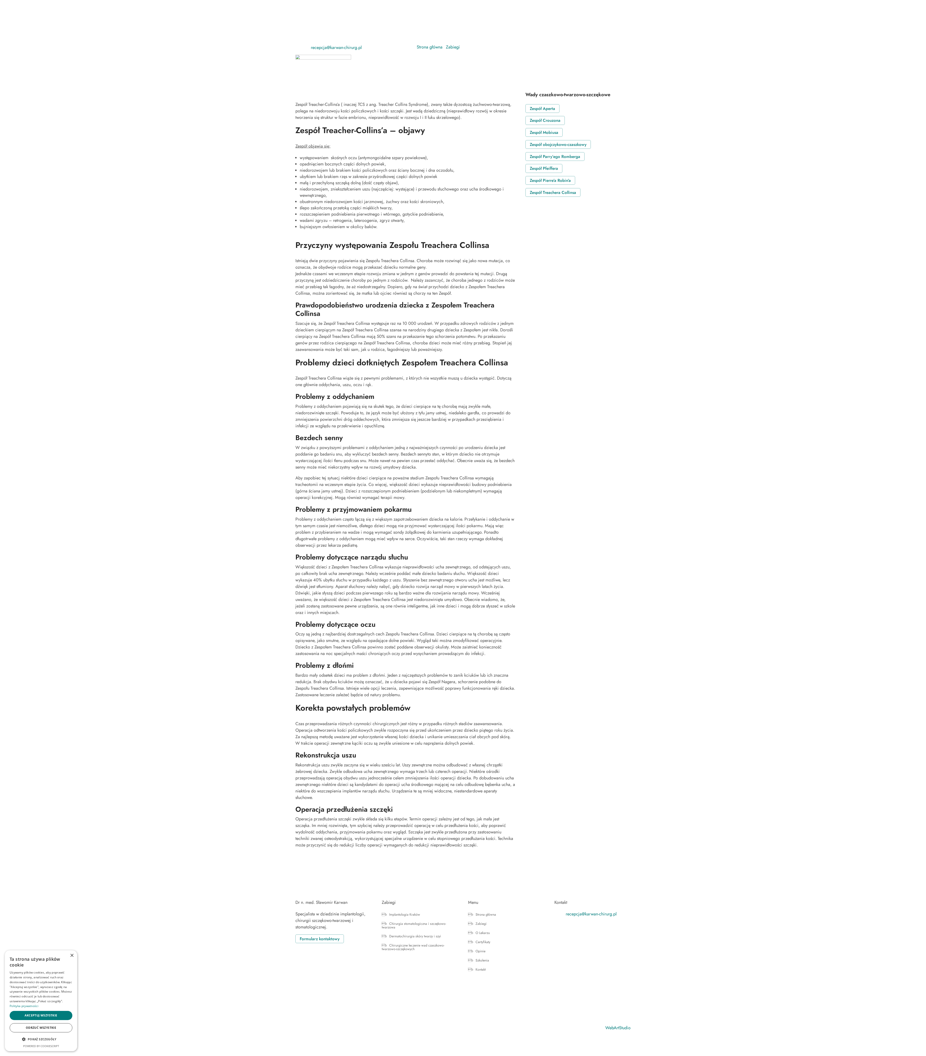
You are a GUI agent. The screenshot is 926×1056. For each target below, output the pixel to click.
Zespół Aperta (542, 108)
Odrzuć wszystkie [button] (41, 1028)
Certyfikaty (566, 62)
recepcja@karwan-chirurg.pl (336, 47)
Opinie (586, 62)
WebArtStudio (618, 1028)
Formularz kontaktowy (320, 939)
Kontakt (625, 62)
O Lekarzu (543, 62)
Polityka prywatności (24, 1006)
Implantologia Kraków (404, 915)
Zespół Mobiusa (544, 132)
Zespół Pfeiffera (544, 168)
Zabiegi (517, 62)
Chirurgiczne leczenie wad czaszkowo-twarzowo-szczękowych (413, 947)
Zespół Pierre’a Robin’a (550, 180)
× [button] (72, 955)
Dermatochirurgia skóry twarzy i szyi (415, 936)
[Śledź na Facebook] (299, 45)
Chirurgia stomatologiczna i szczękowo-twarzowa (414, 926)
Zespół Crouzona (545, 120)
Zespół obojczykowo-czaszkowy (558, 144)
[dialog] (41, 1000)
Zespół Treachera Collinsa (553, 192)
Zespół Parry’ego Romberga (555, 156)
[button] (41, 1039)
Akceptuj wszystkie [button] (41, 1015)
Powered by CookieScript (41, 1046)
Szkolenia (605, 62)
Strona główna (493, 62)
